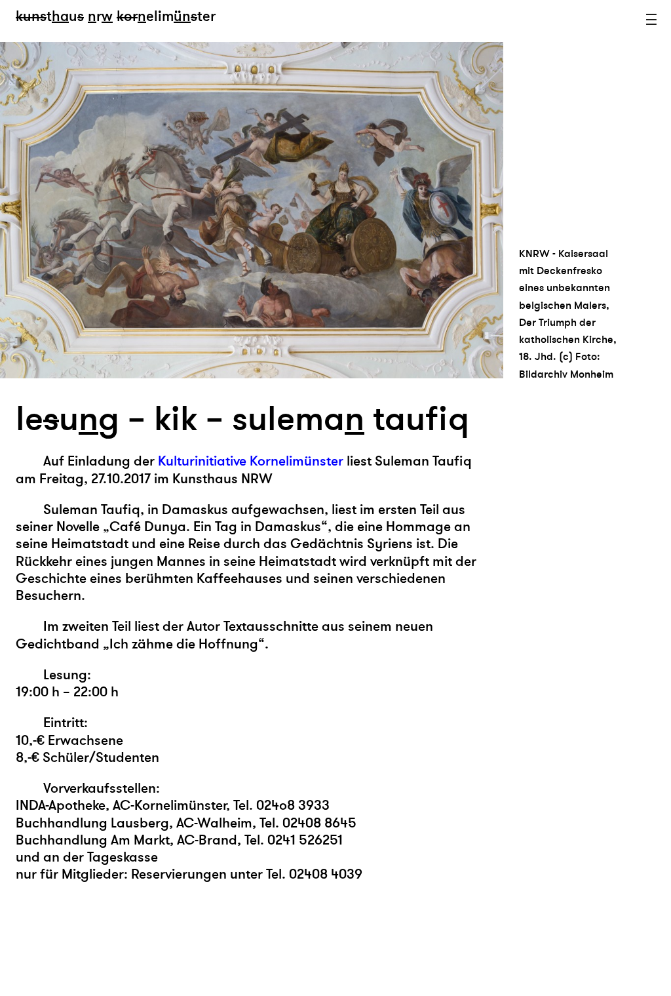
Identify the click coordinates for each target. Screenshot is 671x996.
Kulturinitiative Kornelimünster (252, 461)
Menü (651, 19)
